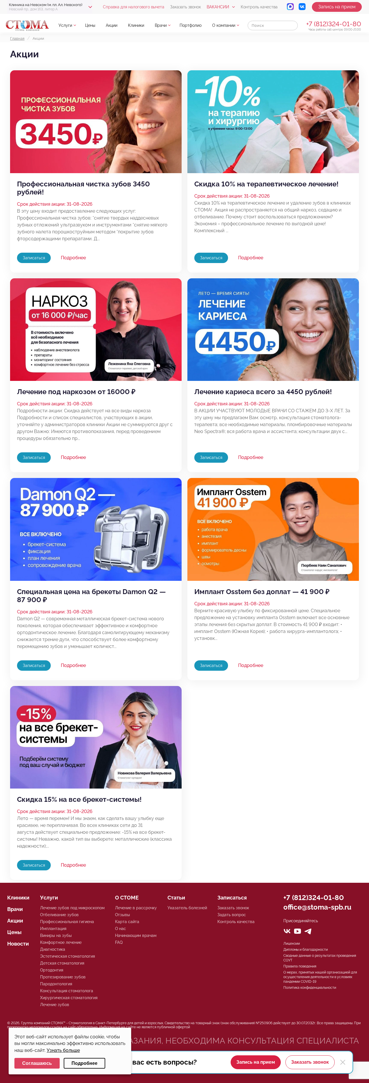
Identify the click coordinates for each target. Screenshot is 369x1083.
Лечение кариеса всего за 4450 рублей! (263, 392)
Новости (18, 944)
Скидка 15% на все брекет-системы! (79, 799)
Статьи (176, 898)
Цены (90, 25)
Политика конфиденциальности (309, 988)
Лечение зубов (54, 1004)
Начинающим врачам (136, 935)
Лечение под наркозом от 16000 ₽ (76, 392)
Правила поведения (299, 966)
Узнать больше (63, 1050)
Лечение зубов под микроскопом (72, 908)
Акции (15, 921)
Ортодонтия (51, 970)
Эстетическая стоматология (67, 956)
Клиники (136, 25)
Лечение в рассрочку (136, 908)
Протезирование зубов (63, 977)
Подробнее (73, 257)
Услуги (65, 25)
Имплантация (53, 928)
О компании (223, 25)
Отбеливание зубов (59, 914)
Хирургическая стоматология (68, 997)
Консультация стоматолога (66, 991)
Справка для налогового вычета (133, 7)
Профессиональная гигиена (67, 921)
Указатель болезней (187, 908)
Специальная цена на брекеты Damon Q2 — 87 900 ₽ (91, 596)
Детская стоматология (62, 963)
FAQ (119, 942)
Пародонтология (56, 984)
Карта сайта (127, 921)
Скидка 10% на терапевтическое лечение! (266, 184)
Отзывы (122, 914)
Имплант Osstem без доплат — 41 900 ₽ (262, 592)
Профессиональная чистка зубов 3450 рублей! (83, 188)
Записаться (34, 258)
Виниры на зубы (56, 935)
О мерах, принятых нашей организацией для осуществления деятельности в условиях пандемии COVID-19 (320, 977)
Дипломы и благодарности (305, 950)
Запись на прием (336, 7)
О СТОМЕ (127, 898)
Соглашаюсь (37, 1063)
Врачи (161, 25)
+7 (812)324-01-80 (333, 24)
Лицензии (291, 944)
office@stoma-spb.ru (317, 907)
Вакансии (218, 7)
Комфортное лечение (61, 942)
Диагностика (52, 949)
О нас (120, 928)
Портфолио (191, 25)
